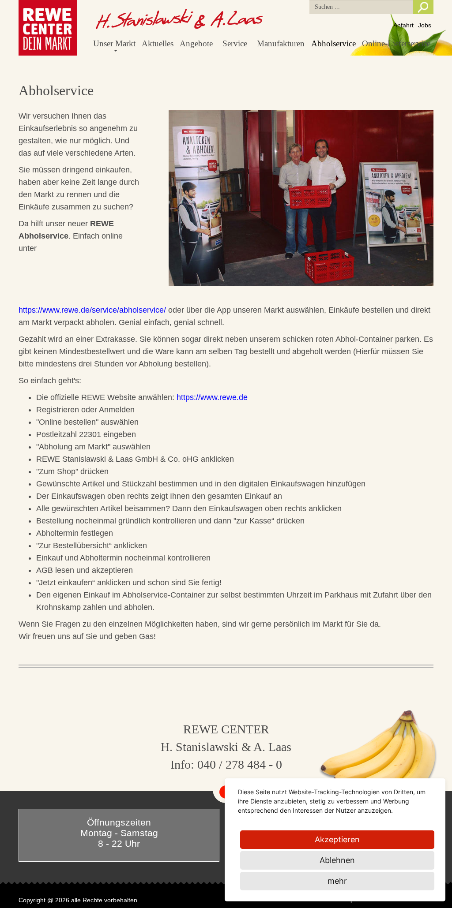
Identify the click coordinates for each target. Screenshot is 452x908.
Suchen (423, 7)
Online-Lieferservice (396, 43)
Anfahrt (403, 25)
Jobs (424, 25)
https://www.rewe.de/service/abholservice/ (92, 310)
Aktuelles (157, 43)
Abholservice (333, 43)
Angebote (196, 43)
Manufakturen (281, 43)
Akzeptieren (337, 839)
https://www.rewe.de (212, 397)
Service (234, 43)
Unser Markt (114, 43)
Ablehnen (337, 860)
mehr (337, 881)
